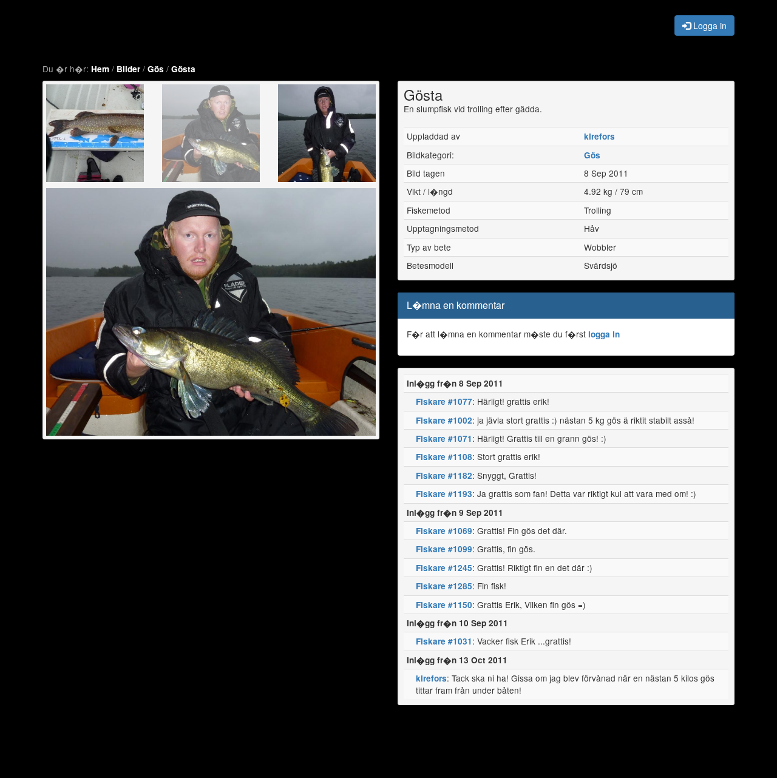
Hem (100, 69)
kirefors (599, 136)
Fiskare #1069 (444, 530)
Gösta (183, 69)
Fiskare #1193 (444, 493)
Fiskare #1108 (444, 456)
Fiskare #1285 (444, 586)
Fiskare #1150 (444, 605)
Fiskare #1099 (444, 549)
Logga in (709, 25)
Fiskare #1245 (444, 567)
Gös (156, 69)
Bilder (128, 69)
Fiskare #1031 (444, 641)
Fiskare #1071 (444, 438)
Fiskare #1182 (444, 475)
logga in (604, 334)
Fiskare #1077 (444, 401)
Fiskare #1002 (444, 420)
